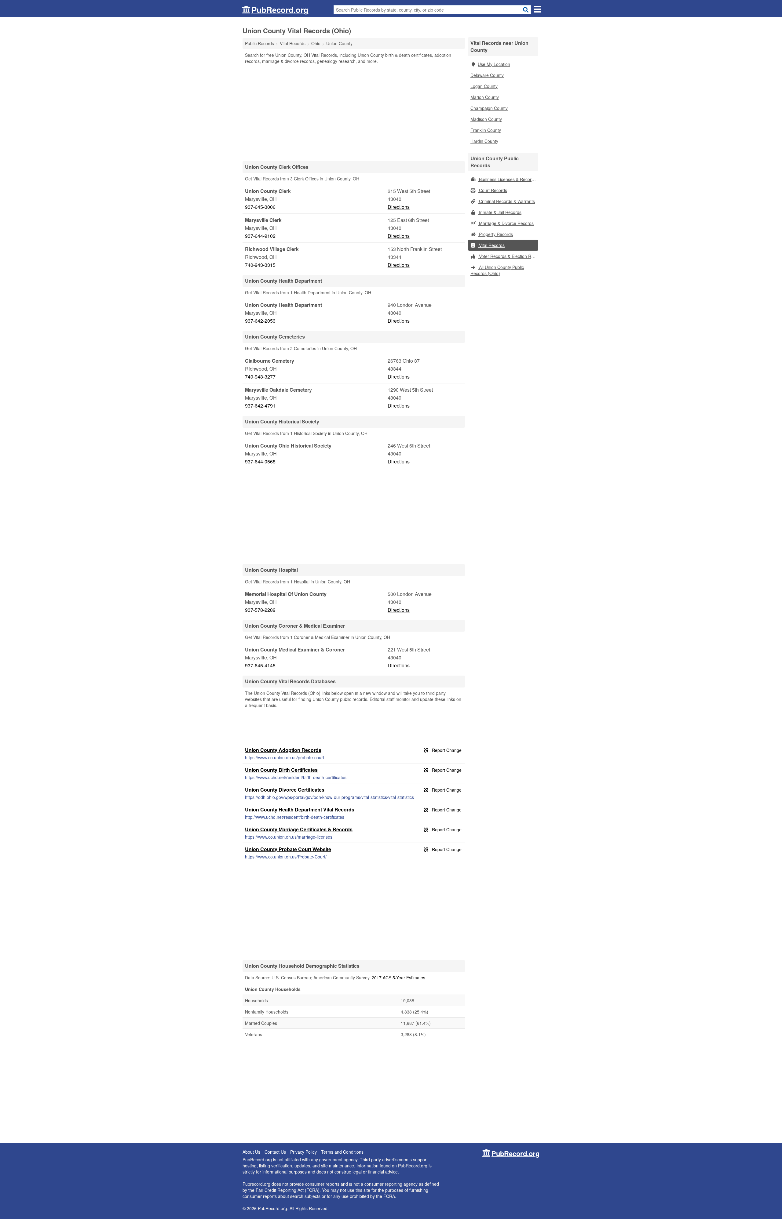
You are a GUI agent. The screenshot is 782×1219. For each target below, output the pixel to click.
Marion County (484, 97)
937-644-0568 (260, 461)
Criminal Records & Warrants (506, 201)
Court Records (492, 190)
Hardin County (484, 141)
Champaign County (489, 108)
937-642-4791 (260, 405)
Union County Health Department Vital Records (299, 809)
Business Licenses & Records (507, 179)
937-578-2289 (260, 609)
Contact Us (275, 1152)
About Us (251, 1152)
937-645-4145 (260, 665)
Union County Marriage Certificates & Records (299, 829)
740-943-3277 (260, 376)
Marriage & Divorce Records (506, 223)
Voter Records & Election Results (508, 256)
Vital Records (491, 245)
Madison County (486, 119)
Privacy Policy (303, 1152)
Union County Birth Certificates (281, 769)
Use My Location (494, 64)
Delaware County (487, 75)
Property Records (495, 234)
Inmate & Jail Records (499, 212)
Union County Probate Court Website (288, 849)
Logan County (484, 86)
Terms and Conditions (342, 1152)
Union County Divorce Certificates (284, 789)
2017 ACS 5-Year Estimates (398, 977)
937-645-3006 (260, 206)
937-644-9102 (260, 235)
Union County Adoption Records (283, 749)
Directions (399, 206)
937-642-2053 (260, 320)
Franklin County (485, 130)
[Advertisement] (354, 112)
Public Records (259, 43)
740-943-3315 (260, 264)
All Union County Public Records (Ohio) (497, 270)
